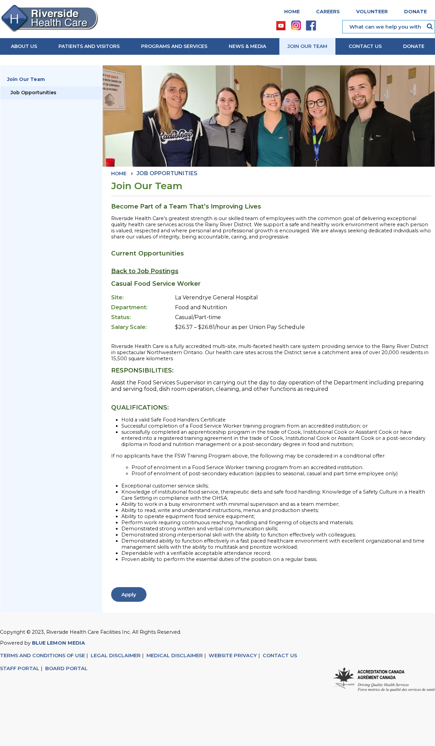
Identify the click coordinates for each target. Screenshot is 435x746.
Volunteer (372, 12)
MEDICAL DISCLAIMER (174, 655)
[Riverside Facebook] (311, 25)
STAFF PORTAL (19, 668)
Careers (328, 12)
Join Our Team (307, 46)
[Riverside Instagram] (296, 25)
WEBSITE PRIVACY (233, 655)
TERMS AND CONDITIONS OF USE (42, 655)
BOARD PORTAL (66, 668)
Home (292, 12)
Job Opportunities (33, 92)
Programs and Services (174, 46)
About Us (24, 46)
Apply (128, 594)
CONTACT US (280, 655)
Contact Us (365, 46)
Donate (415, 12)
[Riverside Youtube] (281, 25)
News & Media (247, 46)
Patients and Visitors (89, 46)
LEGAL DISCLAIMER (116, 655)
